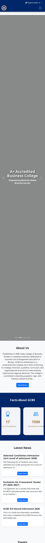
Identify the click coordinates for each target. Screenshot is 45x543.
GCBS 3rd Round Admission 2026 (21, 508)
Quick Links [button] (33, 2)
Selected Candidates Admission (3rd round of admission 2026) (21, 457)
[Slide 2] (20, 337)
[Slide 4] (28, 337)
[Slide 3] (24, 337)
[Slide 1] (16, 337)
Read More (22, 385)
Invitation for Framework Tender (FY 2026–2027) (22, 483)
